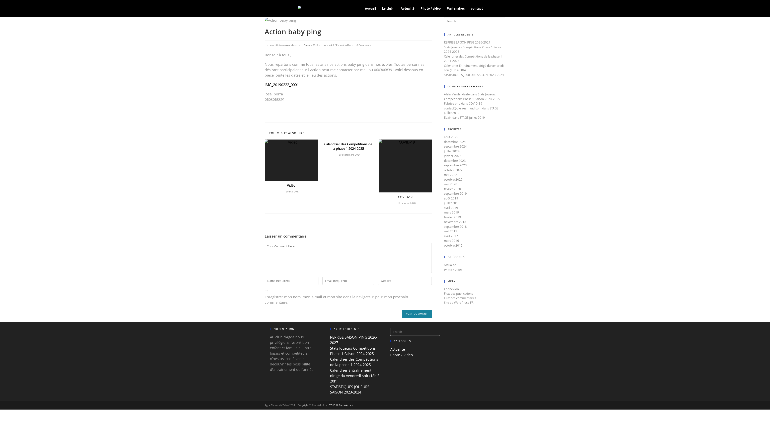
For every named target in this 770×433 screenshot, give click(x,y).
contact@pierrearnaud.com (282, 45)
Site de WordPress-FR (458, 302)
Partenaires (456, 8)
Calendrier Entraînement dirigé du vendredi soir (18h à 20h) (355, 375)
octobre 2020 (453, 179)
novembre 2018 (455, 222)
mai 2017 (450, 231)
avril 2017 (451, 236)
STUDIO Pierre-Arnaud (341, 405)
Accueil (370, 8)
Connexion (451, 289)
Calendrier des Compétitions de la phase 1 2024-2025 (348, 146)
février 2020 (452, 189)
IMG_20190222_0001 (282, 84)
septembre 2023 (455, 165)
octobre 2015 (453, 245)
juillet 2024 (452, 151)
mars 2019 (451, 212)
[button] (388, 8)
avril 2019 (451, 208)
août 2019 (451, 198)
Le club (387, 8)
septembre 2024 (455, 146)
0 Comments (364, 45)
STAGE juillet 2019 (472, 117)
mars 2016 (451, 241)
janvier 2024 (452, 156)
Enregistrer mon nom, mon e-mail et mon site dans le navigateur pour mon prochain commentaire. (336, 299)
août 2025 (451, 137)
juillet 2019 (452, 203)
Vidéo (291, 185)
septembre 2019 (455, 193)
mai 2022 (450, 175)
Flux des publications (458, 293)
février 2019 (452, 217)
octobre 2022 (453, 170)
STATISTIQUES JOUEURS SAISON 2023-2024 (474, 75)
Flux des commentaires (460, 298)
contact (477, 8)
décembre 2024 (455, 142)
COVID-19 (405, 197)
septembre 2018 (455, 227)
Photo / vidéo (430, 8)
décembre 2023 (455, 161)
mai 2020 (450, 184)
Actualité (407, 8)
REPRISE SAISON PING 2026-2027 (467, 42)
